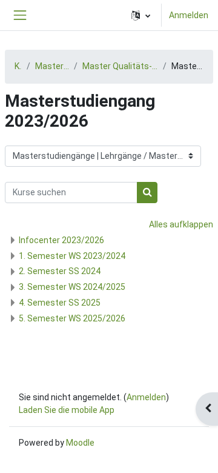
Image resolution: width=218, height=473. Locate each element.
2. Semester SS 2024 (60, 271)
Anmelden (188, 15)
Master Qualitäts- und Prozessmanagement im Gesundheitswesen (120, 66)
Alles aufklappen (181, 224)
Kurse (18, 66)
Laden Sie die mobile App (66, 410)
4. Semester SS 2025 (60, 302)
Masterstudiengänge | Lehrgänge (52, 66)
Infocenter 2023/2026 (61, 240)
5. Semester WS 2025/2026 (72, 318)
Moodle (80, 443)
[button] (141, 15)
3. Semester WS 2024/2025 (72, 287)
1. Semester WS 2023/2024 (72, 256)
